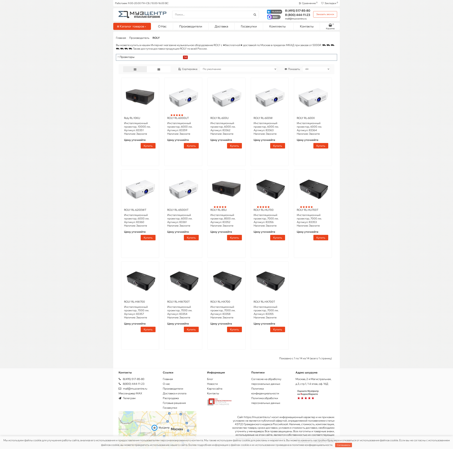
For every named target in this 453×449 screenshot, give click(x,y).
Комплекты (277, 26)
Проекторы (127, 57)
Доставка (221, 26)
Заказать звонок (325, 14)
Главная (121, 37)
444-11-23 (297, 15)
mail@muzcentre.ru (296, 18)
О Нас (162, 26)
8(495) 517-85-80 (133, 379)
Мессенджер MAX (130, 393)
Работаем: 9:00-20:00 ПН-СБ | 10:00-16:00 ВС (141, 3)
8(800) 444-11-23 (133, 383)
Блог (210, 379)
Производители (190, 26)
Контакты (307, 26)
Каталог (132, 26)
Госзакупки (249, 26)
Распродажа (171, 398)
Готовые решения (174, 403)
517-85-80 (297, 10)
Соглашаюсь (343, 445)
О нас (166, 383)
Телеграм (129, 398)
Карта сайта (214, 388)
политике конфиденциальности (312, 445)
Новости (212, 383)
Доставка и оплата (174, 393)
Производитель (139, 37)
